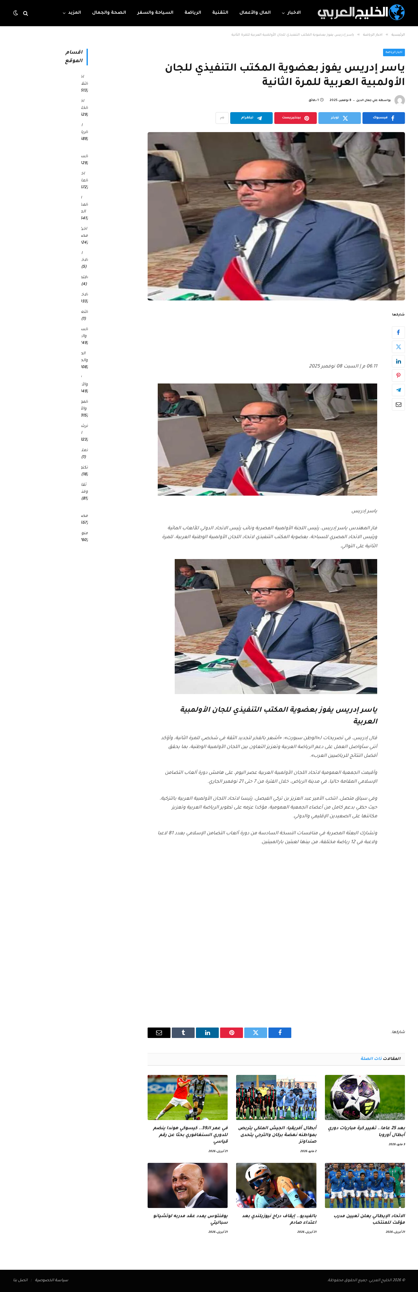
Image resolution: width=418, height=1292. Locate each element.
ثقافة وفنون (82, 488)
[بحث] (25, 13)
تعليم (82, 450)
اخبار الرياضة (394, 52)
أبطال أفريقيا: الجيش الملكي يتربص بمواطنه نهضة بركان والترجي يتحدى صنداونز (277, 1135)
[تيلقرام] (398, 390)
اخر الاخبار (82, 257)
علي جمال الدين (367, 100)
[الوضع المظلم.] (16, 13)
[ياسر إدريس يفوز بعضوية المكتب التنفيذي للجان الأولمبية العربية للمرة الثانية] (276, 216)
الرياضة (193, 12)
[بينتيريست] (398, 375)
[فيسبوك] (398, 332)
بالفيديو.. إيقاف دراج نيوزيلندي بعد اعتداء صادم (279, 1219)
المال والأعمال (255, 12)
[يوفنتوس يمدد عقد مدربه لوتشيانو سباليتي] (188, 1185)
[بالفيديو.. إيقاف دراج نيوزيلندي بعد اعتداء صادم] (276, 1185)
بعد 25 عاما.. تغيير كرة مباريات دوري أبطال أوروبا (366, 1131)
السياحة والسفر (155, 12)
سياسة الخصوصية (51, 1281)
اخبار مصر (83, 232)
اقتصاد (81, 277)
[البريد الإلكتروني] (398, 404)
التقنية (220, 12)
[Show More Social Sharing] (222, 118)
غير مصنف (81, 512)
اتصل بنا (20, 1281)
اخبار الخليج (82, 104)
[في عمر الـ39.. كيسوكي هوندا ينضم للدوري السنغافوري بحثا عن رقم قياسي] (188, 1097)
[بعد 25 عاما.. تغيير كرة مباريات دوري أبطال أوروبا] (365, 1097)
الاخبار (294, 12)
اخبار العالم (82, 177)
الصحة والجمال (109, 12)
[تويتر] (398, 347)
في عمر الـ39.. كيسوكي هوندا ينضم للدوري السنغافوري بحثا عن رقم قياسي (190, 1135)
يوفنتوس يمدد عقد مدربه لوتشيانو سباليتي (190, 1219)
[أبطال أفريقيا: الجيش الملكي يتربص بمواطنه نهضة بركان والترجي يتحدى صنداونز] (276, 1097)
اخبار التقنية (82, 80)
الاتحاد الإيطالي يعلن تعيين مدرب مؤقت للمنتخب (369, 1219)
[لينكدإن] (398, 361)
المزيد (74, 12)
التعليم (81, 312)
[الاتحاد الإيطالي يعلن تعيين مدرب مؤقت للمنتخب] (365, 1185)
